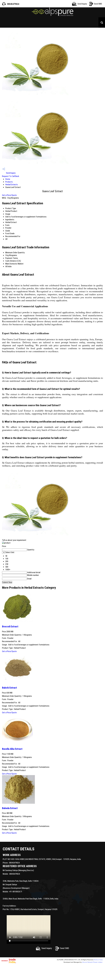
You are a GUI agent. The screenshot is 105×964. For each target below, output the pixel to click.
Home (7, 179)
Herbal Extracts (11, 184)
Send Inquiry (82, 4)
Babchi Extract (9, 687)
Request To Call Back (10, 176)
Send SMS (98, 4)
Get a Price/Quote (9, 195)
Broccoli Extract (10, 626)
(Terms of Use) (98, 959)
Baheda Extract (10, 808)
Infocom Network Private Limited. (92, 962)
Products (9, 182)
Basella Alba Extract (12, 749)
